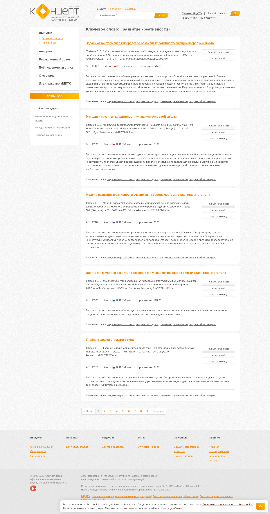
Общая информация (186, 446)
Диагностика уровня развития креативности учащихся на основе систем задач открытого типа (156, 272)
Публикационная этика (56, 67)
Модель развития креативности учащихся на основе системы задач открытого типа (148, 194)
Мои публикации (219, 451)
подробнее (174, 508)
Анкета (213, 460)
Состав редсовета (113, 446)
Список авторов (183, 455)
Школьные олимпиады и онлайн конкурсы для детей (121, 496)
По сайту (101, 9)
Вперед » (158, 411)
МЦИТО (85, 496)
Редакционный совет (54, 59)
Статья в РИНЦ (218, 138)
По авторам (130, 9)
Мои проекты (217, 455)
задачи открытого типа (121, 101)
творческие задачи (147, 101)
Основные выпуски (52, 38)
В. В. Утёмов (124, 66)
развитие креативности (174, 101)
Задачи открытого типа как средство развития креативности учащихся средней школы (150, 43)
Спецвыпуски (38, 451)
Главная (214, 446)
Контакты (179, 451)
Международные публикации (52, 127)
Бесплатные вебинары (48, 134)
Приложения (49, 42)
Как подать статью (77, 446)
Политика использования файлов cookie (175, 496)
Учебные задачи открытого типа (110, 339)
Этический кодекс (148, 446)
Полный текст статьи (219, 52)
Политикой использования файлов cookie (227, 504)
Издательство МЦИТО (55, 83)
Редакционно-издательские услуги (51, 118)
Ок (260, 506)
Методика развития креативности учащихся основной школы (131, 116)
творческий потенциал (202, 101)
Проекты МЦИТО (192, 13)
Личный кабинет (216, 13)
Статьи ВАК (54, 95)
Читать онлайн (218, 58)
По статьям (114, 9)
